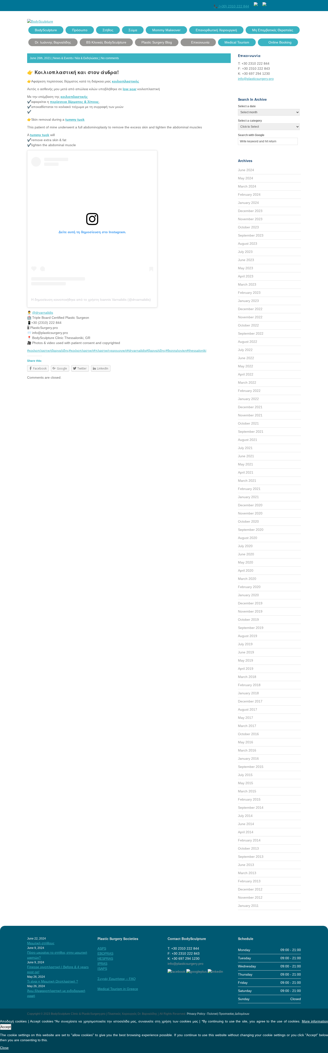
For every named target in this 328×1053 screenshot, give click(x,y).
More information (315, 1021)
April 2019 (245, 669)
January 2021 (248, 497)
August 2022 (247, 342)
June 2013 (246, 865)
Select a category (250, 120)
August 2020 (247, 538)
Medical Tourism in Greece (117, 989)
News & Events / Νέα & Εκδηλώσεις (76, 58)
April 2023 (245, 276)
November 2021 (250, 415)
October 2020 (248, 521)
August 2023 (247, 243)
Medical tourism (237, 42)
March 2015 (247, 791)
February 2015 (249, 799)
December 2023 (250, 211)
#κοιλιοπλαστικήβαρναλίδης (48, 350)
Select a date (247, 106)
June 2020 (246, 554)
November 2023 (250, 219)
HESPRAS (105, 958)
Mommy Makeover (166, 30)
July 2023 (245, 252)
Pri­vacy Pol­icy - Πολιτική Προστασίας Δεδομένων (218, 1013)
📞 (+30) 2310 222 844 (231, 6)
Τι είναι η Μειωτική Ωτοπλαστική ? (52, 981)
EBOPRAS (105, 953)
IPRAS (102, 963)
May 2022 (245, 366)
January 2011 (248, 906)
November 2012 (250, 897)
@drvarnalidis (42, 312)
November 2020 (250, 513)
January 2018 (248, 693)
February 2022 (249, 391)
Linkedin (298, 3)
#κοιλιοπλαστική (81, 350)
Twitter (281, 3)
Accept (5, 1027)
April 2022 (245, 374)
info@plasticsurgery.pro (256, 79)
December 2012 (250, 889)
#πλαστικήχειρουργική (110, 350)
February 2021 (249, 489)
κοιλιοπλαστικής (125, 81)
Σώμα (132, 30)
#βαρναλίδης (155, 350)
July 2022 (245, 350)
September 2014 (250, 807)
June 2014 (246, 824)
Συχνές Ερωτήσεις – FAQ (116, 979)
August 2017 (247, 709)
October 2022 (248, 325)
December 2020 (250, 505)
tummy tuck (75, 119)
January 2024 (248, 203)
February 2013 (249, 881)
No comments (110, 58)
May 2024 (245, 178)
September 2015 (250, 767)
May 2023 (245, 268)
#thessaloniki (196, 350)
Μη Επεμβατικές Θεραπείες (272, 30)
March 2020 (247, 579)
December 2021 (250, 407)
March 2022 (247, 382)
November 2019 (250, 611)
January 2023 (248, 301)
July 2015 (245, 775)
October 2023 (248, 227)
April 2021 (245, 472)
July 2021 (245, 448)
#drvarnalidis (136, 350)
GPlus (289, 3)
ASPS (101, 948)
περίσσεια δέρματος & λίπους (74, 102)
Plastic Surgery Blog (156, 42)
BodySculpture (46, 30)
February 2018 (249, 685)
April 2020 (245, 570)
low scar (129, 89)
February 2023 (249, 293)
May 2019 (245, 660)
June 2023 (246, 260)
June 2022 (246, 358)
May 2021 (245, 464)
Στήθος (108, 30)
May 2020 (245, 562)
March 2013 (247, 873)
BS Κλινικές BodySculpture (106, 42)
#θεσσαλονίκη (176, 350)
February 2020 (249, 587)
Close (4, 1048)
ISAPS (102, 969)
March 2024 (247, 186)
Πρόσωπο (79, 30)
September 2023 (250, 235)
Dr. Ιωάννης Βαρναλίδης (53, 42)
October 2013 (248, 848)
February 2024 (249, 194)
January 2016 (248, 758)
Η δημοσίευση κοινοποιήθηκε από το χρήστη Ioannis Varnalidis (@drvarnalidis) (91, 299)
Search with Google (251, 135)
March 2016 (247, 750)
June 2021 (246, 456)
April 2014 (245, 832)
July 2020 (245, 546)
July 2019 (245, 644)
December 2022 (250, 309)
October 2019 (248, 619)
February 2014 (249, 840)
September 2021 (250, 431)
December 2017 (250, 701)
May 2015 (245, 783)
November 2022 (250, 317)
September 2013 (250, 857)
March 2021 (247, 481)
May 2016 (245, 742)
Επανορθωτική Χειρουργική (216, 30)
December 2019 (250, 603)
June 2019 (246, 652)
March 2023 (247, 284)
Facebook (272, 3)
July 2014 (245, 816)
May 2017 (245, 718)
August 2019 (247, 636)
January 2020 (248, 595)
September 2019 (250, 628)
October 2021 (248, 423)
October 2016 (248, 734)
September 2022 (250, 333)
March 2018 (247, 677)
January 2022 (248, 399)
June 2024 (246, 170)
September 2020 (250, 530)
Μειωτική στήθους (41, 943)
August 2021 (247, 440)
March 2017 (247, 726)
